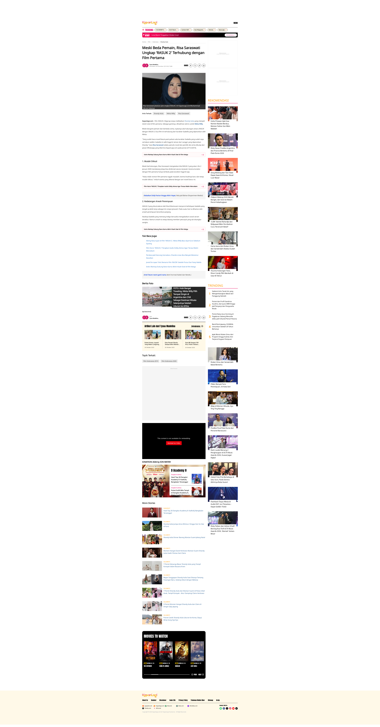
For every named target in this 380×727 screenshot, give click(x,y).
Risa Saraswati (183, 113)
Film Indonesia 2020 (169, 361)
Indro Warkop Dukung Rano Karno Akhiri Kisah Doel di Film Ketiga (166, 154)
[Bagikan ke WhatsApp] (204, 65)
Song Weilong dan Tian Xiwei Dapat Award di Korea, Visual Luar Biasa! (222, 175)
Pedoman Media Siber (198, 700)
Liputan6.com (148, 706)
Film (149, 42)
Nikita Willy (171, 113)
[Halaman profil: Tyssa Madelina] (144, 65)
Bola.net (169, 706)
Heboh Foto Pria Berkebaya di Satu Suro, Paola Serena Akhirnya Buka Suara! (222, 479)
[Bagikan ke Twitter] (195, 65)
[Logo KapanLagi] (149, 23)
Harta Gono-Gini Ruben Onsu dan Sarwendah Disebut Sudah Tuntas (223, 248)
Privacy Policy (183, 700)
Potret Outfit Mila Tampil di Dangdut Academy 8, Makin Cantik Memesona (180, 492)
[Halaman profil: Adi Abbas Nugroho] (147, 65)
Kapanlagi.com (160, 706)
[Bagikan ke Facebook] (190, 65)
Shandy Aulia (164, 42)
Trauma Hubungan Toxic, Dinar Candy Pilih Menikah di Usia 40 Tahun (222, 273)
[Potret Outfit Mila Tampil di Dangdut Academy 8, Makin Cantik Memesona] (197, 492)
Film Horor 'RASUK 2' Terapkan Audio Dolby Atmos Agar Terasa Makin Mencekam (170, 186)
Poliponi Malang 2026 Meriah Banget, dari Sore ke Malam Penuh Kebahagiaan (222, 199)
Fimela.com (148, 708)
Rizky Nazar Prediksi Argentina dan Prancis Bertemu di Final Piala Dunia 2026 (223, 150)
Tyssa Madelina (153, 64)
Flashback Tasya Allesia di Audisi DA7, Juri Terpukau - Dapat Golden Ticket (221, 504)
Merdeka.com (193, 706)
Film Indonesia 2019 (150, 361)
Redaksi (153, 700)
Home (144, 42)
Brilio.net (158, 708)
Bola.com (181, 706)
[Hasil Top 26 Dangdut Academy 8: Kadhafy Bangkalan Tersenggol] (197, 479)
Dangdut (166, 508)
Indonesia (155, 42)
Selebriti (166, 521)
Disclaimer (162, 700)
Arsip (218, 700)
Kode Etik (172, 700)
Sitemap (210, 700)
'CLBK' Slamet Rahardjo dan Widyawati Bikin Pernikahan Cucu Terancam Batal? (222, 224)
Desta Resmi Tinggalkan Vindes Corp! (153, 35)
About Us (145, 700)
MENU (236, 23)
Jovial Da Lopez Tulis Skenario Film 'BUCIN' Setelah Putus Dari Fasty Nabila (173, 262)
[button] (199, 65)
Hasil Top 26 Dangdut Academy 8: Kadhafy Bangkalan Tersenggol (179, 479)
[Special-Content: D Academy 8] (155, 481)
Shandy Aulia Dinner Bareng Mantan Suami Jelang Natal (184, 537)
